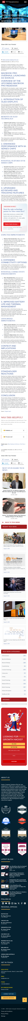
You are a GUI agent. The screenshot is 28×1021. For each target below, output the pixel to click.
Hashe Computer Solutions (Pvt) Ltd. (10, 59)
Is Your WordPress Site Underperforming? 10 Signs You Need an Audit (17, 887)
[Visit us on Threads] (25, 903)
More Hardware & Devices (13, 444)
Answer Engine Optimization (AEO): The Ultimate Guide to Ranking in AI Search (16, 874)
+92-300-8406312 (5, 984)
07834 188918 (4, 950)
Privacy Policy (4, 1013)
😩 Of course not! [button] (14, 436)
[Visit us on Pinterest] (9, 903)
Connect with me (9, 994)
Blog (2, 445)
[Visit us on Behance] (3, 903)
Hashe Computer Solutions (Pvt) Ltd (16, 1008)
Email (14, 755)
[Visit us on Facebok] (22, 903)
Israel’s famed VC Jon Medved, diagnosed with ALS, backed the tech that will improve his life (14, 491)
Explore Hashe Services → (12, 224)
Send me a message (8, 997)
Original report (8, 411)
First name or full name (14, 750)
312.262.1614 (4, 923)
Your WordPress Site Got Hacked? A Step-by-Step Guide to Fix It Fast (18, 868)
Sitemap (3, 1016)
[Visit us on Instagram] (12, 903)
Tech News (22, 444)
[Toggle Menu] (25, 2)
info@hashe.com (5, 978)
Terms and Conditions (6, 1011)
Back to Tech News (12, 522)
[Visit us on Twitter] (18, 903)
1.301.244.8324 (4, 944)
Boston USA (4, 913)
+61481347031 (4, 957)
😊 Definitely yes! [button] (14, 430)
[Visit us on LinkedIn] (15, 903)
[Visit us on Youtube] (6, 903)
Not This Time (14, 747)
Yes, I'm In (14, 744)
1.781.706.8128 (4, 917)
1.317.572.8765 (4, 930)
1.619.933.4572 (4, 937)
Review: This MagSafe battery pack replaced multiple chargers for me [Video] (14, 516)
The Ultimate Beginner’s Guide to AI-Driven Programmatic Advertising (17, 893)
